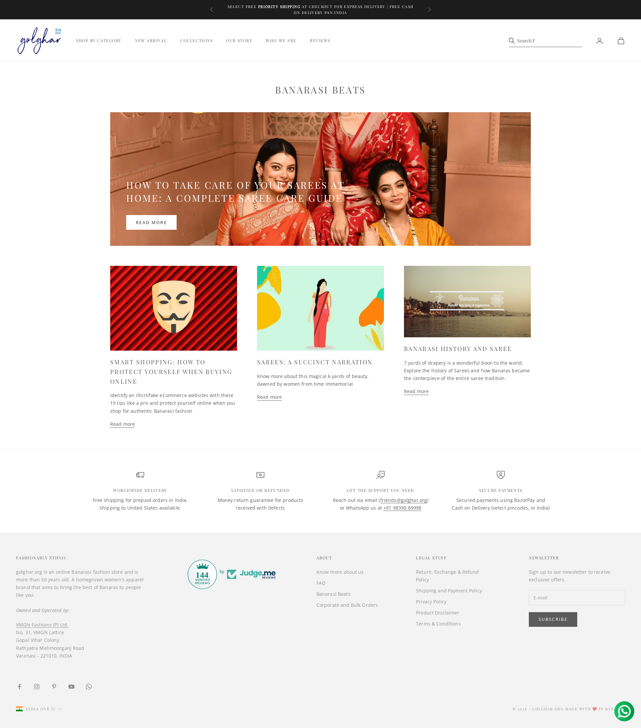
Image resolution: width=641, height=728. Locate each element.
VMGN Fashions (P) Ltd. (42, 624)
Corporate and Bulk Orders (347, 605)
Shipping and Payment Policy (449, 590)
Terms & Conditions (438, 623)
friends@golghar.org (403, 500)
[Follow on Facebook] (19, 686)
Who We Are (281, 40)
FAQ (321, 583)
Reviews (320, 40)
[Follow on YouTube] (71, 686)
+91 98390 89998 (402, 508)
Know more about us (340, 572)
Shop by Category (99, 40)
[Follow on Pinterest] (54, 686)
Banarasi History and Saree (458, 349)
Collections (196, 40)
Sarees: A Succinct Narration (315, 362)
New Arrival (151, 40)
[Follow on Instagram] (36, 686)
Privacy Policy (431, 601)
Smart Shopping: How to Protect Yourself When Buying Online (171, 371)
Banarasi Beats (333, 594)
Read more (151, 222)
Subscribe (553, 619)
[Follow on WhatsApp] (88, 686)
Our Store (239, 40)
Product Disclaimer (437, 612)
